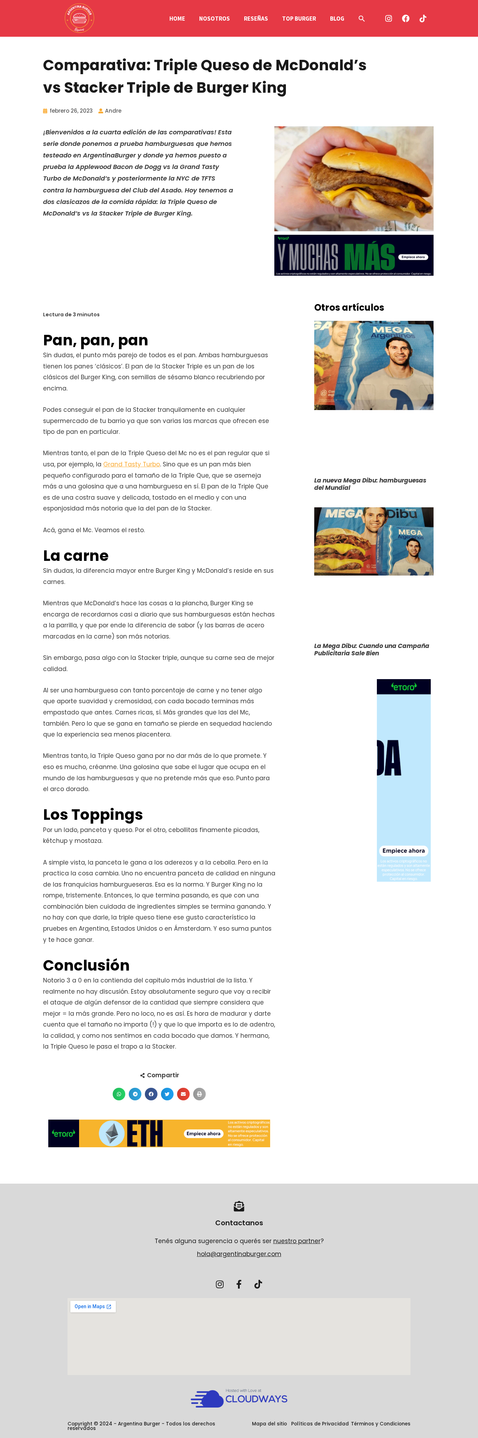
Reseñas (256, 18)
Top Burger (299, 18)
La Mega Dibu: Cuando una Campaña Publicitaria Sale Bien (371, 649)
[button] (361, 18)
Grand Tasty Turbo (131, 464)
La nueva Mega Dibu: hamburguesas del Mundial (370, 484)
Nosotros (214, 18)
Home (177, 18)
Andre (113, 110)
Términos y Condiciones (380, 1424)
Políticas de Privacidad (320, 1424)
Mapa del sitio (269, 1424)
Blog (337, 18)
